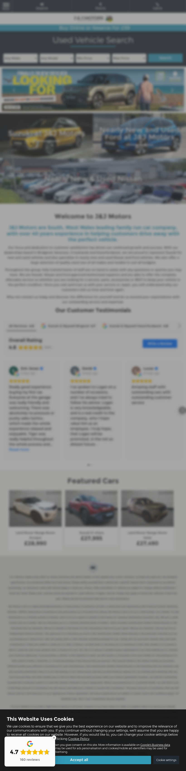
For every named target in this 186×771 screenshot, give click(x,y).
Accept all (79, 760)
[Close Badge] (54, 737)
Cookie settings (166, 760)
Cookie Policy (78, 739)
